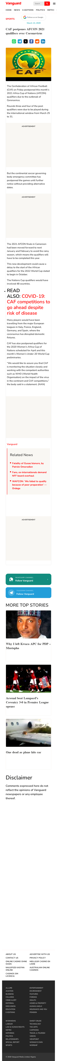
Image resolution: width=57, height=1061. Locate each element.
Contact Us (12, 958)
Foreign (33, 997)
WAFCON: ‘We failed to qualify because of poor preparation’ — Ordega (29, 485)
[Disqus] (28, 842)
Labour (9, 1024)
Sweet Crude (35, 1021)
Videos (33, 1036)
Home (8, 10)
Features (34, 994)
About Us (11, 954)
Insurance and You (38, 1009)
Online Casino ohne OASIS (16, 962)
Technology (35, 1024)
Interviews (11, 1021)
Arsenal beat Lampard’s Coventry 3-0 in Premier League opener (27, 702)
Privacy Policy (38, 958)
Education (10, 1009)
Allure (9, 988)
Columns (10, 997)
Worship (33, 1045)
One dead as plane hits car (23, 752)
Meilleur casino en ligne (40, 962)
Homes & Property (38, 1003)
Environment (36, 991)
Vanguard (12, 444)
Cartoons (34, 1030)
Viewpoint (34, 1039)
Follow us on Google (35, 17)
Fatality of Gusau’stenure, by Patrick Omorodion (28, 465)
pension (33, 1012)
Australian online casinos (40, 968)
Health (33, 1000)
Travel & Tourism (37, 1033)
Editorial (10, 1003)
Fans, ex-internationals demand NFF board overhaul (29, 474)
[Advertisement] (28, 145)
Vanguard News (13, 3)
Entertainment (36, 988)
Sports (10, 18)
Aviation (9, 991)
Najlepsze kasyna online (15, 968)
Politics (40, 10)
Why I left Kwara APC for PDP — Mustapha (28, 645)
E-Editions (27, 10)
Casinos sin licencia (12, 974)
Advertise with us (40, 954)
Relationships (12, 1039)
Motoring (10, 1033)
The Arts (33, 1027)
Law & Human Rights (15, 1027)
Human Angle (36, 1006)
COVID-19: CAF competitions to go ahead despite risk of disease (28, 304)
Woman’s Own (36, 1042)
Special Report (12, 1042)
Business (10, 994)
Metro (50, 10)
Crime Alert (11, 1000)
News (17, 10)
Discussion (10, 1006)
